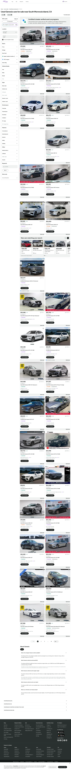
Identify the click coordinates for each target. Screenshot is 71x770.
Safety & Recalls (17, 732)
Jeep (37, 747)
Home (2, 9)
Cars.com (44, 765)
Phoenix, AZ (49, 730)
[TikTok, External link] (58, 740)
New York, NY (49, 735)
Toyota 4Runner (6, 756)
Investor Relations (29, 761)
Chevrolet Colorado (50, 756)
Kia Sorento (60, 751)
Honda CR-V (17, 749)
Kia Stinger (59, 752)
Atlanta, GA (48, 732)
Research (21, 1)
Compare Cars (17, 728)
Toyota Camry (6, 754)
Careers (35, 761)
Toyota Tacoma (6, 752)
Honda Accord (17, 752)
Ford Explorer (27, 756)
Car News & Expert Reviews (19, 726)
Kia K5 (59, 754)
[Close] (70, 763)
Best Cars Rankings (18, 730)
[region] (35, 766)
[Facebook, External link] (60, 740)
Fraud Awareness (50, 761)
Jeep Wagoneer (39, 752)
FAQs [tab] (22, 649)
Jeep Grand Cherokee (40, 751)
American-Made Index (18, 734)
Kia (58, 747)
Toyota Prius (6, 751)
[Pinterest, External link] (66, 740)
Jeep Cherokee (39, 756)
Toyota (5, 747)
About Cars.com (16, 761)
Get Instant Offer (28, 726)
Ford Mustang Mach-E (29, 754)
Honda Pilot (17, 754)
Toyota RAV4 (6, 749)
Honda (16, 747)
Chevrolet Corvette (50, 749)
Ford (26, 747)
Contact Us (22, 761)
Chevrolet (48, 747)
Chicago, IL (48, 725)
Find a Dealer (6, 732)
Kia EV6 (59, 756)
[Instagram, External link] (64, 740)
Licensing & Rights (41, 761)
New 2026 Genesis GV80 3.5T (60, 251)
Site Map (37, 735)
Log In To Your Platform (61, 726)
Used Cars (5, 725)
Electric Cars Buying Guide (8, 737)
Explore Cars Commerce (61, 725)
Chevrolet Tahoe (50, 754)
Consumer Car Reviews (19, 725)
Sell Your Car (27, 725)
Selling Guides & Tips (28, 730)
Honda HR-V (17, 756)
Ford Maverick (27, 749)
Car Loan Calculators (39, 725)
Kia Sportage (60, 749)
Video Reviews (17, 735)
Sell (16, 1)
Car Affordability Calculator (40, 726)
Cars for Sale (6, 9)
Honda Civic (17, 751)
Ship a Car (37, 728)
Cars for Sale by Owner (8, 730)
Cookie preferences (52, 767)
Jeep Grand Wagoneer (40, 754)
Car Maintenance (39, 734)
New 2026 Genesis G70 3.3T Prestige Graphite (49, 251)
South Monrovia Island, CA (13, 9)
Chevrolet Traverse (50, 752)
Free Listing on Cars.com (29, 728)
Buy (12, 1)
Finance (27, 1)
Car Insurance (38, 732)
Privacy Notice (15, 765)
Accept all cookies (62, 767)
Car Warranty (38, 730)
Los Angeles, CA (49, 728)
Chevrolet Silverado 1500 (51, 751)
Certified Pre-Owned (7, 728)
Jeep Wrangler (38, 749)
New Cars (5, 726)
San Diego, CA (49, 737)
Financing (5, 738)
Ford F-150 (27, 752)
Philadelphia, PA (49, 734)
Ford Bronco (27, 751)
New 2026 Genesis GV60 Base (25, 251)
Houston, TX (49, 726)
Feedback (56, 761)
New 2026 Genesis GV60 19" (37, 250)
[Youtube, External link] (62, 740)
